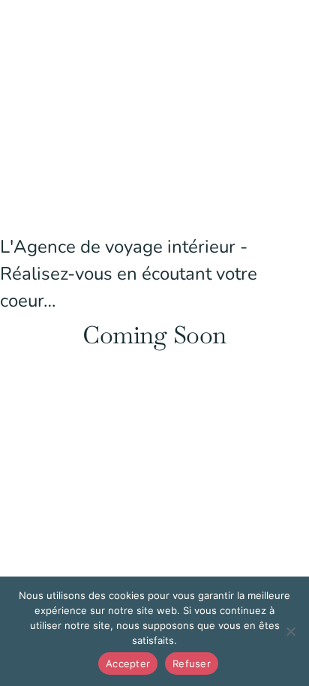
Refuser (191, 664)
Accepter (128, 664)
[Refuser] (290, 631)
